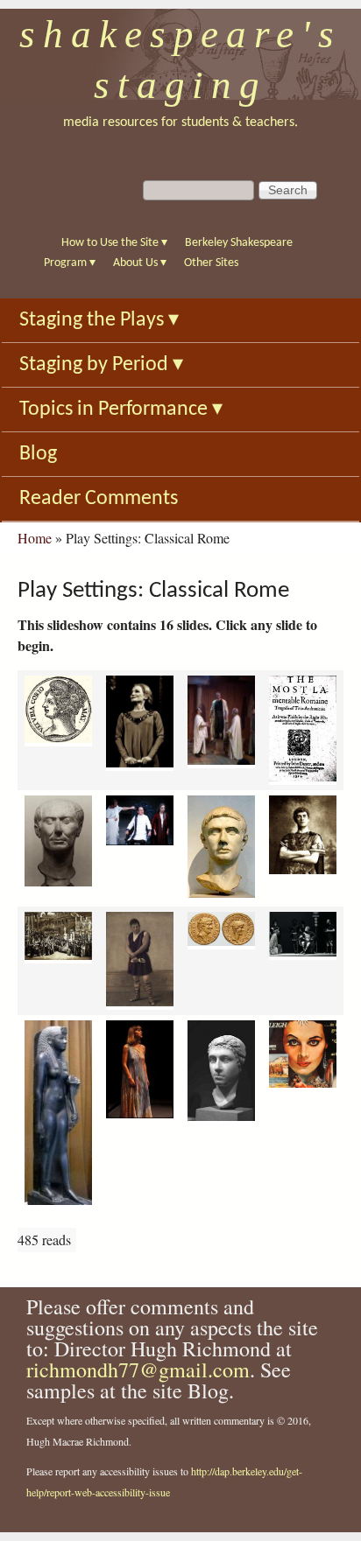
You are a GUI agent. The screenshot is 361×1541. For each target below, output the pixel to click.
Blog (38, 454)
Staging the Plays (99, 320)
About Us (139, 263)
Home (35, 538)
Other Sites (211, 263)
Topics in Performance (121, 409)
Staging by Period (101, 364)
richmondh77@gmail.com (138, 1369)
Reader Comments (98, 498)
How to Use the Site (114, 243)
